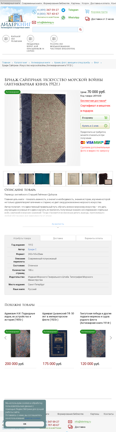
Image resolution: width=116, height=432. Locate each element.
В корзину (87, 117)
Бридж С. (32, 249)
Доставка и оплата (100, 3)
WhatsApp (73, 17)
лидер (16, 24)
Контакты (109, 414)
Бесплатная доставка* (93, 100)
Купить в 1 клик (90, 125)
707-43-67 (48, 15)
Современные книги (32, 3)
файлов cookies (33, 418)
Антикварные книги (10, 3)
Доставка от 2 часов (102, 19)
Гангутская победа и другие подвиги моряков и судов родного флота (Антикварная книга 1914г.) (95, 318)
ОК (24, 424)
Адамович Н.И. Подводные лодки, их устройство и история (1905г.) (20, 316)
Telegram (73, 9)
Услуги (85, 3)
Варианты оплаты (94, 238)
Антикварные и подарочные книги (15, 27)
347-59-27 (48, 9)
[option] (43, 128)
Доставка (58, 238)
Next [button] (110, 352)
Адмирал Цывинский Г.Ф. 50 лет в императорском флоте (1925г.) (58, 316)
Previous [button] (6, 352)
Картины (75, 3)
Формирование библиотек (56, 3)
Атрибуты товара (22, 238)
